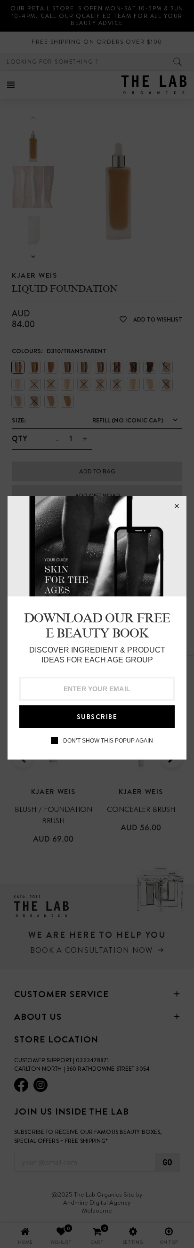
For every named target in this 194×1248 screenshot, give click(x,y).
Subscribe (97, 716)
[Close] (176, 506)
